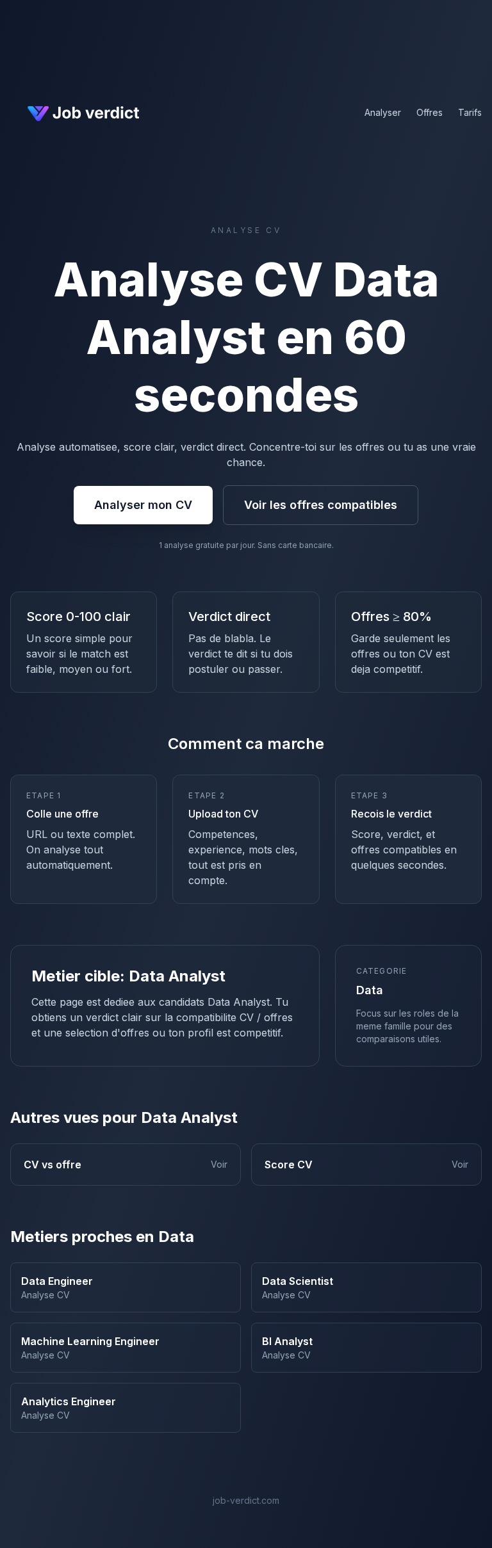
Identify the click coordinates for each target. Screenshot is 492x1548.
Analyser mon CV (143, 505)
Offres (429, 112)
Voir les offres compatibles (320, 505)
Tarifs (470, 112)
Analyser (383, 112)
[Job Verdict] (82, 112)
